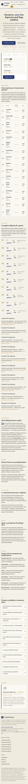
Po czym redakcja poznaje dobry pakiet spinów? (12, 613)
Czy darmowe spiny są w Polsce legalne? (12, 625)
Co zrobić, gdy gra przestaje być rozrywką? (10, 672)
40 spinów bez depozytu (8, 375)
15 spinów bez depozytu (8, 337)
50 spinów (21, 2)
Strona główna (4, 757)
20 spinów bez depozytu (8, 347)
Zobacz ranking (21, 42)
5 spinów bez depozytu (7, 318)
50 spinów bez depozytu (8, 384)
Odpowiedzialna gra (21, 4)
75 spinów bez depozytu (8, 394)
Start (12, 2)
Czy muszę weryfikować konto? (10, 650)
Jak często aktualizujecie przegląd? (11, 662)
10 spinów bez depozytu (8, 328)
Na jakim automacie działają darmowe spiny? (12, 656)
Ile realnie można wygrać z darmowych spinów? (12, 631)
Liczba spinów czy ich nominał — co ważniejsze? (12, 619)
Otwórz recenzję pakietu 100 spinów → (10, 409)
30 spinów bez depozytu (8, 366)
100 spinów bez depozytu (8, 403)
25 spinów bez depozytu (8, 356)
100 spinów (13, 4)
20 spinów (16, 2)
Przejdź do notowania (9, 43)
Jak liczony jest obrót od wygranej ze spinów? (12, 644)
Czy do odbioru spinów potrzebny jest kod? (12, 638)
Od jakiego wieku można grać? (10, 667)
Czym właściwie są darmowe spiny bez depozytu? (12, 607)
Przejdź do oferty (9, 77)
